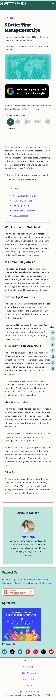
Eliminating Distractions (24, 210)
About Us (28, 660)
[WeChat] (52, 368)
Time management (13, 147)
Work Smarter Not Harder (25, 195)
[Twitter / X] (52, 338)
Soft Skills (9, 18)
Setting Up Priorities (22, 205)
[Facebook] (52, 344)
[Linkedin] (52, 332)
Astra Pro (31, 695)
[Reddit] (52, 356)
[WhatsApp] (52, 362)
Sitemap (28, 685)
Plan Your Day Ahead (22, 200)
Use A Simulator (20, 215)
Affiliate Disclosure (28, 673)
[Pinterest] (52, 350)
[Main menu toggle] (53, 4)
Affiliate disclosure (30, 109)
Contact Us (28, 667)
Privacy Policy (28, 679)
